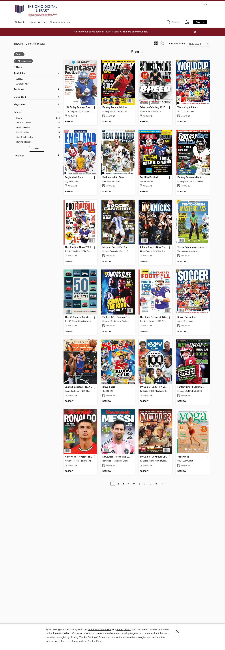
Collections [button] (37, 22)
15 (155, 483)
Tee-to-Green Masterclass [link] (190, 247)
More (36, 148)
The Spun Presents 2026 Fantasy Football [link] (154, 317)
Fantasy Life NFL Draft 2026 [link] (191, 387)
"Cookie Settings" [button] (88, 637)
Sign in (200, 22)
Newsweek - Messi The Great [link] (116, 457)
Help (205, 4)
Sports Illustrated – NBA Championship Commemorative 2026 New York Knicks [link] (79, 387)
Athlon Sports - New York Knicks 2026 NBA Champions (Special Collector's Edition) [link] (154, 247)
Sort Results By (177, 43)
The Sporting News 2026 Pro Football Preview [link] (79, 247)
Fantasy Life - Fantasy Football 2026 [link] (116, 317)
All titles (19, 79)
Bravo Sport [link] (108, 387)
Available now (22, 84)
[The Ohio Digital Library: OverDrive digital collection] (36, 10)
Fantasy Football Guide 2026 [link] (116, 107)
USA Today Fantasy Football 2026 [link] (79, 107)
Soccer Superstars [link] (186, 317)
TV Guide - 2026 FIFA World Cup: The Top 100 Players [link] (154, 387)
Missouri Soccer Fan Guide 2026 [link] (116, 247)
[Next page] (162, 484)
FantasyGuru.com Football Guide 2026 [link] (191, 177)
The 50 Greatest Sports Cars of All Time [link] (79, 317)
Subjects (20, 22)
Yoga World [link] (183, 457)
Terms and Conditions (99, 629)
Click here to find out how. (134, 31)
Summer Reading (60, 22)
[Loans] (186, 23)
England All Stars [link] (74, 177)
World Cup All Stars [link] (187, 107)
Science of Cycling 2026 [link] (152, 107)
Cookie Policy (95, 641)
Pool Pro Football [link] (149, 177)
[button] (173, 23)
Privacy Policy (123, 629)
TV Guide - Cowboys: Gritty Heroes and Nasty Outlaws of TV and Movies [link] (154, 457)
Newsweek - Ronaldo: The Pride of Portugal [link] (79, 457)
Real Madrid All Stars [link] (113, 177)
